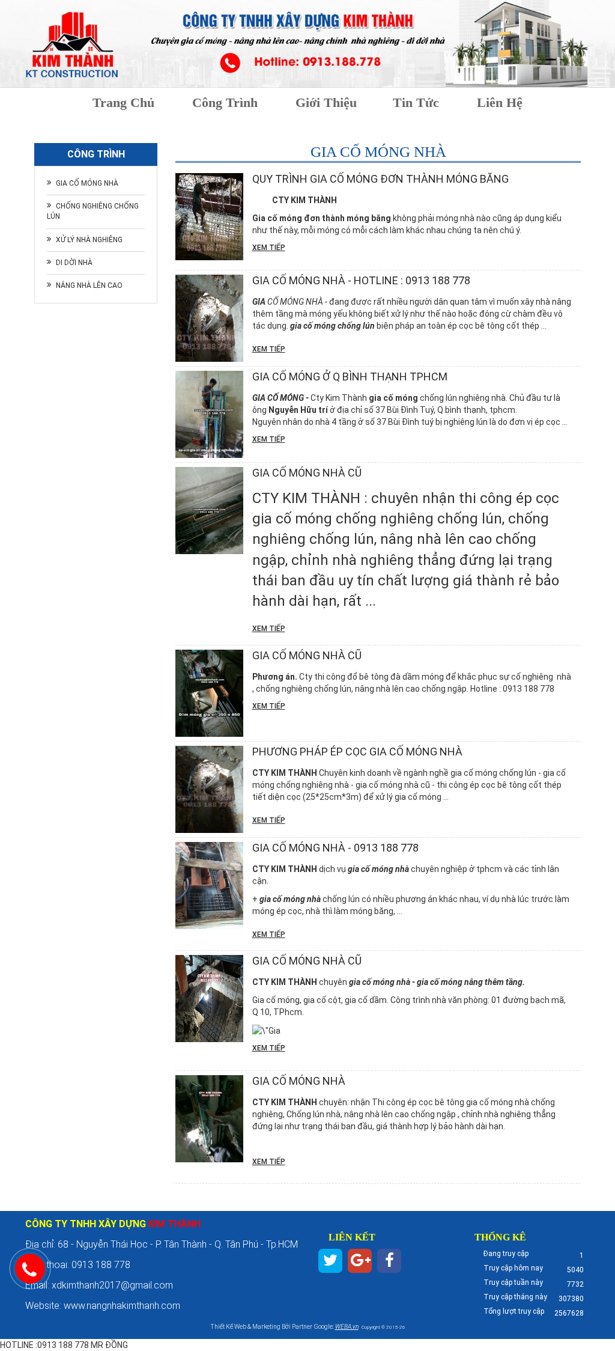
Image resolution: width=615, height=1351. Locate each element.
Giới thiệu (326, 102)
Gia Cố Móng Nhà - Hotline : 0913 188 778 (361, 280)
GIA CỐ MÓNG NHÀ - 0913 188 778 (335, 847)
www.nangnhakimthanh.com (123, 1305)
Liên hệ (500, 102)
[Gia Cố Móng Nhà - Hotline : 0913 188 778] (209, 318)
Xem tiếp (268, 247)
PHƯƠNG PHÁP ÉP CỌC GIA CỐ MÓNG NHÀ (357, 751)
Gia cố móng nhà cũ (307, 472)
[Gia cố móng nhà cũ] (209, 510)
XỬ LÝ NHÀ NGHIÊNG (89, 240)
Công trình (225, 102)
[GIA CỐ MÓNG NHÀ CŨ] (209, 998)
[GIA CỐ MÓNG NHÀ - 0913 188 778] (209, 885)
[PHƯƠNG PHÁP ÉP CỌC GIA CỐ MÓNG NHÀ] (209, 789)
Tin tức (416, 102)
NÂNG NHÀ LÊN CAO (89, 285)
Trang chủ (123, 102)
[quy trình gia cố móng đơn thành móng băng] (209, 216)
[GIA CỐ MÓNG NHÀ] (209, 1118)
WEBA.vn (347, 1326)
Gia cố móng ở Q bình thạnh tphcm (349, 376)
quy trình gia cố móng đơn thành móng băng (380, 178)
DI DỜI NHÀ (74, 262)
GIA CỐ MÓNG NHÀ (87, 183)
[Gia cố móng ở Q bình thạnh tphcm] (209, 414)
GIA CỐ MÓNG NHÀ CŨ (307, 960)
